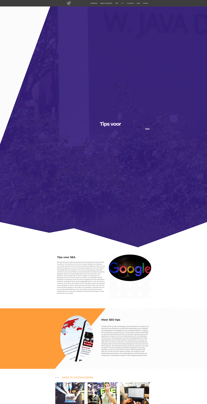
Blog (138, 3)
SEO (117, 3)
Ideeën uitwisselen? (106, 3)
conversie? (130, 3)
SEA (122, 3)
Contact (145, 3)
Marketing (94, 3)
